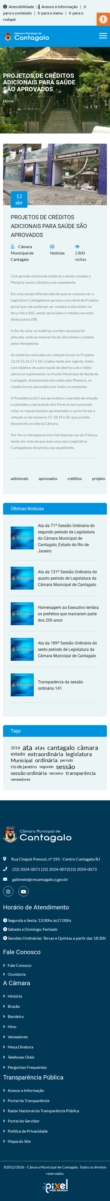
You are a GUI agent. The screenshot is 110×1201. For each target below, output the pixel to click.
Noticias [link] (57, 252)
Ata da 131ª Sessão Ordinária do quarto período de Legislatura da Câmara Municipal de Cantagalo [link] (67, 578)
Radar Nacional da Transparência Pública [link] (43, 1110)
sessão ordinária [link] (29, 773)
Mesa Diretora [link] (20, 1046)
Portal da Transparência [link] (28, 1100)
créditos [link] (75, 478)
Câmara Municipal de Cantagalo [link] (22, 253)
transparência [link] (81, 773)
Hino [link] (12, 1026)
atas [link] (40, 747)
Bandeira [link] (16, 1016)
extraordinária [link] (45, 754)
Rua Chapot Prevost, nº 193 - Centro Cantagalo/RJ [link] (55, 859)
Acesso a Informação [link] (59, 6)
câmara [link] (87, 747)
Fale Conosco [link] (19, 965)
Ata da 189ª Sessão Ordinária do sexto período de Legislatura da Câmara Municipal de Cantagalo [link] (67, 649)
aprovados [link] (48, 478)
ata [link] (27, 747)
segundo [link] (46, 766)
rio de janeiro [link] (24, 766)
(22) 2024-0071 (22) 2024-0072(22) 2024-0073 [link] (54, 869)
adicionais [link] (19, 478)
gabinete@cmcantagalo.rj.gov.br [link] (40, 879)
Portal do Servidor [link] (24, 1120)
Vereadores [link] (18, 1036)
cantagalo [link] (61, 747)
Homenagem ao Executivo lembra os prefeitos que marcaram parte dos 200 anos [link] (68, 614)
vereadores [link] (20, 779)
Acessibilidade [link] (21, 6)
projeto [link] (98, 478)
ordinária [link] (46, 760)
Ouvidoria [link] (17, 974)
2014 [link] (15, 747)
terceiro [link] (56, 773)
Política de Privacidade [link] (28, 1131)
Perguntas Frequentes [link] (27, 1067)
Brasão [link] (14, 1006)
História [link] (15, 996)
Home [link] (8, 100)
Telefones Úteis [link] (21, 1057)
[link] (103, 19)
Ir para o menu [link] (50, 12)
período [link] (66, 760)
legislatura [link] (79, 754)
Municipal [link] (21, 760)
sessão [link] (65, 766)
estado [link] (18, 754)
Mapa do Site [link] (19, 1141)
